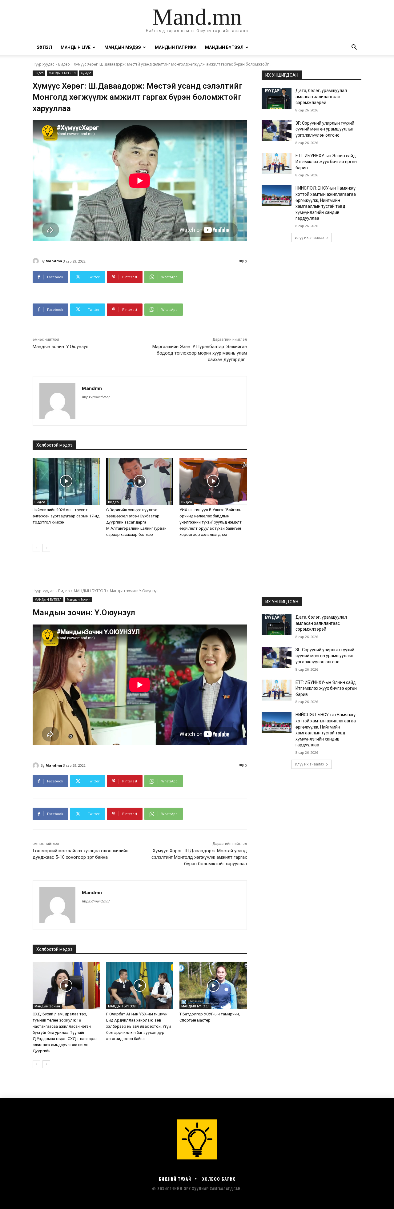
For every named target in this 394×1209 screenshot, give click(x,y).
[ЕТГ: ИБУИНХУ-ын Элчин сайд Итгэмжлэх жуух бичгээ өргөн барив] (276, 163)
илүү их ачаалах (309, 237)
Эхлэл (44, 47)
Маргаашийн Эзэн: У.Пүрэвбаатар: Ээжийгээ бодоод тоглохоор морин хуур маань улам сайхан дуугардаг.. (199, 353)
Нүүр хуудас (43, 64)
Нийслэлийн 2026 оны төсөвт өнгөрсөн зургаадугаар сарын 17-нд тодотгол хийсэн (66, 516)
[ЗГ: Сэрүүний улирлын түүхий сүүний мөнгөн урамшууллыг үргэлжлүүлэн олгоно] (276, 130)
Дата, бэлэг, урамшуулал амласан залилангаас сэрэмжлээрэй (321, 96)
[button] (354, 48)
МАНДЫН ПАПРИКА (175, 47)
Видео (64, 64)
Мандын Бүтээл (224, 47)
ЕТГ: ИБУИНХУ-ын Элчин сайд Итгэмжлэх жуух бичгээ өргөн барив (326, 161)
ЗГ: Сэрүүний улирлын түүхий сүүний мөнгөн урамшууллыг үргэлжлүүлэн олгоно (325, 129)
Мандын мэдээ (122, 47)
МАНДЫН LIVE (75, 47)
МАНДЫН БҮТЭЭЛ (62, 73)
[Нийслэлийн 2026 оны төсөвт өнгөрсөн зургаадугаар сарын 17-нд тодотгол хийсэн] (66, 481)
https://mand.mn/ (96, 397)
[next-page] (46, 548)
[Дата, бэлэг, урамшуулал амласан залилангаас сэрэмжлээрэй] (276, 98)
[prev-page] (36, 548)
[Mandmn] (37, 261)
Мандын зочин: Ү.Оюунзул (60, 346)
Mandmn (54, 261)
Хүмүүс (86, 73)
